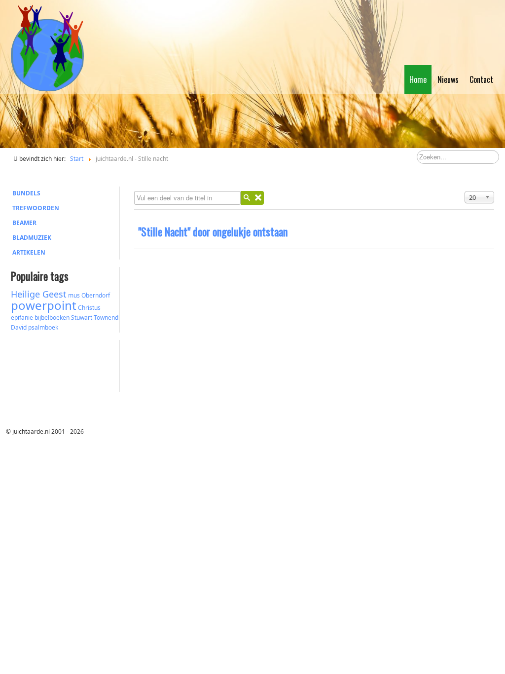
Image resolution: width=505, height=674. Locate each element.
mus (74, 295)
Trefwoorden (35, 208)
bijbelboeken (52, 317)
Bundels (26, 193)
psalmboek (43, 327)
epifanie (22, 317)
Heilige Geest (39, 294)
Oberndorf (95, 295)
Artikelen (28, 252)
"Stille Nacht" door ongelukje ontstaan (213, 231)
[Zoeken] (246, 198)
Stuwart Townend (94, 317)
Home (418, 79)
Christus (89, 307)
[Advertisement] (65, 364)
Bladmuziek (31, 237)
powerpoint (43, 305)
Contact (481, 79)
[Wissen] (258, 198)
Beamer (24, 223)
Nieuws (448, 79)
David (19, 327)
